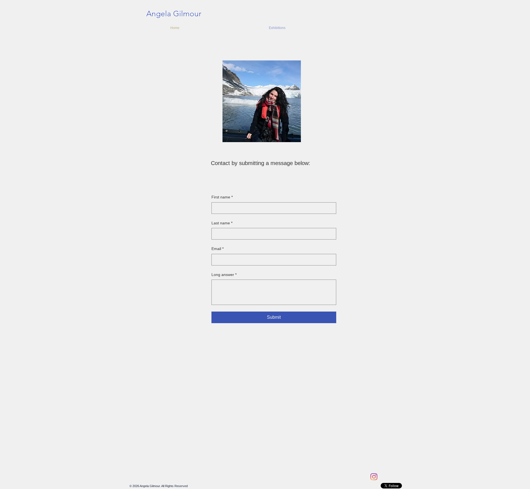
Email (217, 248)
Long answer (224, 274)
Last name (221, 223)
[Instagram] (373, 476)
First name (222, 197)
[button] (317, 28)
